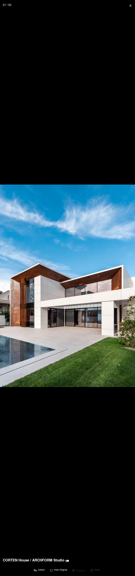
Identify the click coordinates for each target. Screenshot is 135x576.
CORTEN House (16, 560)
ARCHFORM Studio (48, 560)
